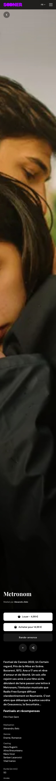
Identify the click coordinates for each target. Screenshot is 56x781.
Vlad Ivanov (9, 760)
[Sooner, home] (12, 4)
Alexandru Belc (21, 602)
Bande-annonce (28, 637)
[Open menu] (51, 4)
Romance (16, 737)
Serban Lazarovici (12, 757)
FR (42, 4)
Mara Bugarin (10, 747)
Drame (6, 737)
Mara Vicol (9, 754)
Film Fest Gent (11, 716)
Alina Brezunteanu (13, 750)
